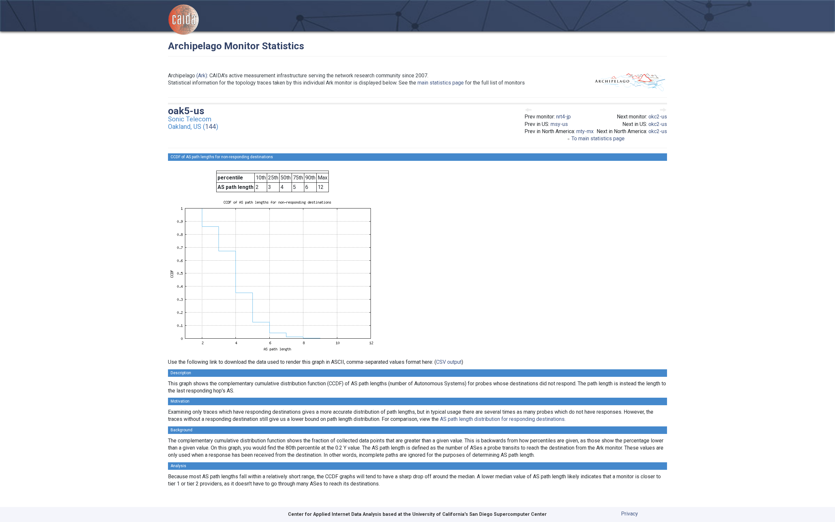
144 (210, 126)
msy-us (559, 124)
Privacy (629, 514)
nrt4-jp (563, 117)
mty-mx (585, 131)
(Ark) (201, 75)
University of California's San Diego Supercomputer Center (479, 514)
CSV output (449, 362)
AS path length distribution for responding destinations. (503, 419)
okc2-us (657, 117)
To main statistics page (597, 138)
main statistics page (441, 83)
